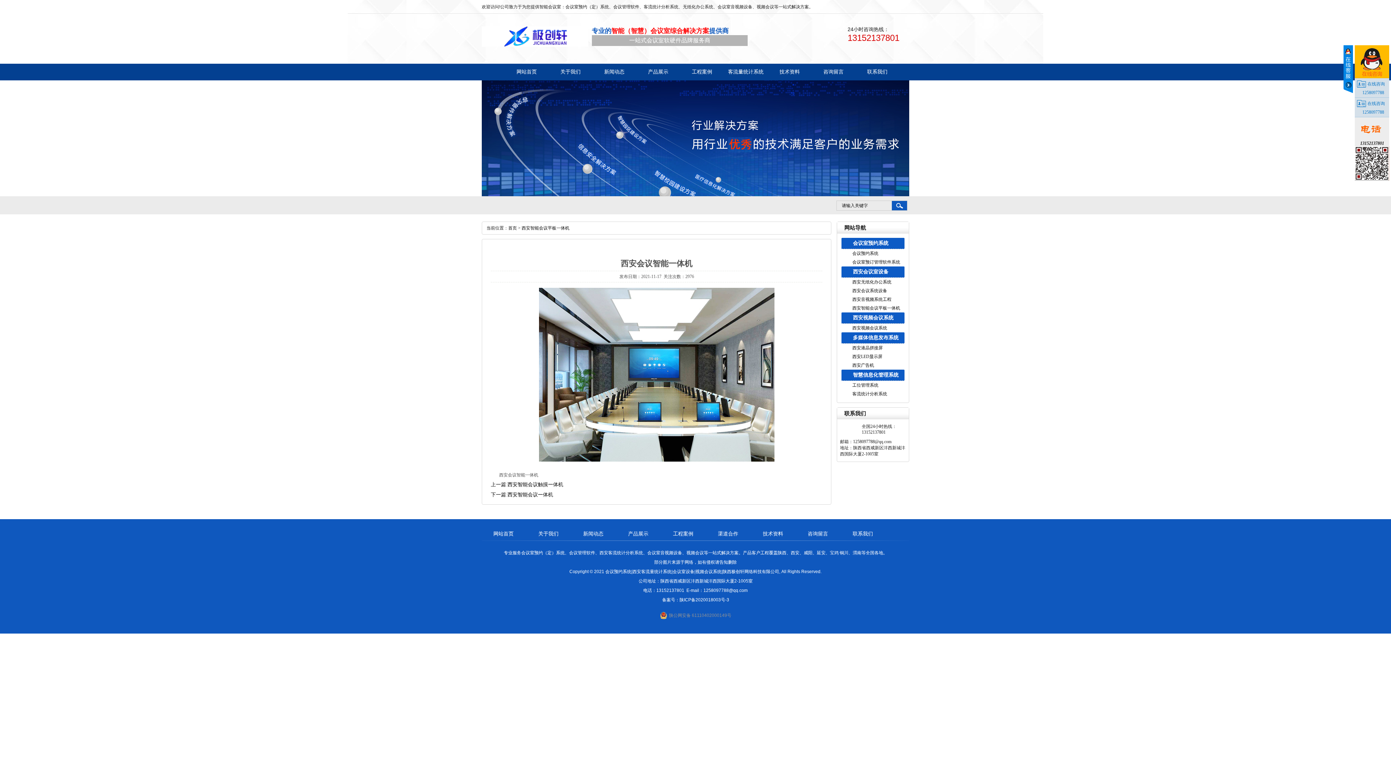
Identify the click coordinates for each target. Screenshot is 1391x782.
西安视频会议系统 (873, 317)
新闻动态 (593, 534)
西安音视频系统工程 (871, 299)
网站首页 (503, 534)
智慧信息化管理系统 (876, 375)
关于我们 (548, 534)
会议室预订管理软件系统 (876, 262)
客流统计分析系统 (869, 393)
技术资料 (773, 534)
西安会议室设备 (871, 271)
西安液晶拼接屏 (867, 347)
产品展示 (638, 534)
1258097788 (1373, 92)
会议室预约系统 (871, 243)
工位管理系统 (865, 385)
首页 (512, 228)
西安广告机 (863, 365)
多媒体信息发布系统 (876, 337)
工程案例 (683, 534)
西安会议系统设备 (869, 290)
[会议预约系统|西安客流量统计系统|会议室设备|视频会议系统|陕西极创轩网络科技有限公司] (535, 36)
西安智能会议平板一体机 (876, 308)
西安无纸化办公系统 (871, 282)
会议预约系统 (865, 253)
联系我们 (863, 534)
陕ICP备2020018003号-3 (704, 599)
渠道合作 (728, 534)
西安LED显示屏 (867, 356)
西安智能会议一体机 (530, 494)
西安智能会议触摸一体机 (535, 484)
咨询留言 (818, 534)
